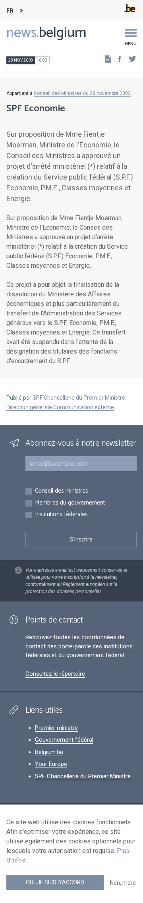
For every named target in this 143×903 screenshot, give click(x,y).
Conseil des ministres (61, 491)
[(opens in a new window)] (117, 58)
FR (10, 11)
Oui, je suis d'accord (55, 882)
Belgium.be (49, 752)
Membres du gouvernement (70, 503)
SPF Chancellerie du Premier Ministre (83, 776)
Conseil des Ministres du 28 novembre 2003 (82, 93)
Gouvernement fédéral (64, 739)
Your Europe (51, 764)
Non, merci (123, 883)
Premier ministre (56, 727)
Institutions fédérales (61, 514)
